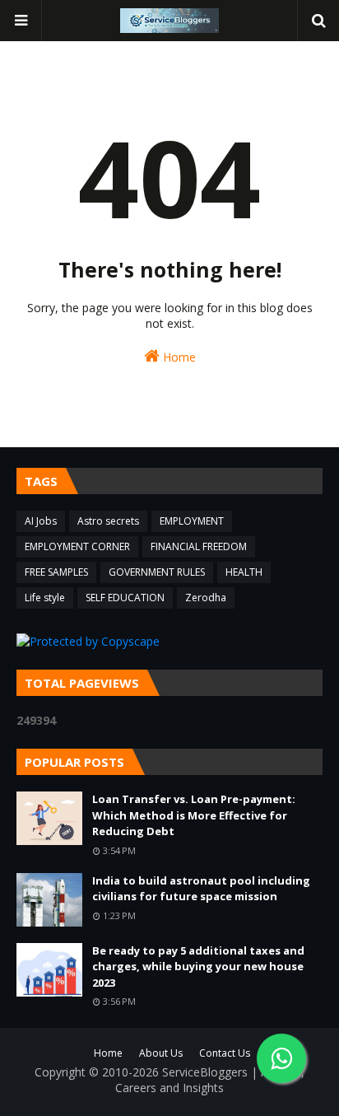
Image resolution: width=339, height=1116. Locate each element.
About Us (161, 1053)
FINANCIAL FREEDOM (199, 546)
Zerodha (205, 598)
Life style (45, 598)
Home (178, 357)
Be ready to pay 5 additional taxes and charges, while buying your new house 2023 (198, 966)
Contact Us (224, 1053)
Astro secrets (108, 521)
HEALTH (243, 572)
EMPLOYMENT (192, 521)
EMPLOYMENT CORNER (77, 546)
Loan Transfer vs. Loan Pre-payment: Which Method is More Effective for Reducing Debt (193, 814)
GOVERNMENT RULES (157, 572)
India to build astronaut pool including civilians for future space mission (201, 888)
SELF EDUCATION (125, 598)
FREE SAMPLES (56, 572)
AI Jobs (41, 521)
